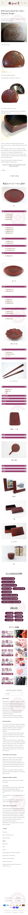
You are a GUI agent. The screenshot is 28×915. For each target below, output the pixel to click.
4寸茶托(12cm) (8, 352)
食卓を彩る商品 (6, 592)
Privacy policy (21, 910)
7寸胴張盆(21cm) (9, 241)
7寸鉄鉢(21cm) (8, 318)
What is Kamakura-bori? (8, 834)
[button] (2, 3)
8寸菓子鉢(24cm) (9, 313)
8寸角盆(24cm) (9, 255)
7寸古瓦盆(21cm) (9, 243)
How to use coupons (7, 861)
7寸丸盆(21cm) (8, 214)
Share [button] (3, 170)
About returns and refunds (9, 855)
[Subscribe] (21, 693)
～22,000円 (18, 616)
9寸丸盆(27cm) (9, 217)
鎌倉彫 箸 (7, 391)
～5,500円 (8, 613)
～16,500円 (8, 616)
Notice (4, 840)
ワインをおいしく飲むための (9, 598)
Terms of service (8, 912)
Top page (5, 832)
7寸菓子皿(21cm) (9, 289)
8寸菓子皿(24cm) (9, 291)
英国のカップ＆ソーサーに (9, 585)
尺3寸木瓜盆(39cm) (10, 250)
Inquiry (4, 849)
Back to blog (14, 176)
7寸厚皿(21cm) (8, 299)
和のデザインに (6, 588)
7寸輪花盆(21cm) (9, 227)
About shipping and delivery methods (11, 852)
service (9, 910)
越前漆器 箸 (8, 389)
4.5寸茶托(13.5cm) (9, 354)
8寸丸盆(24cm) (9, 215)
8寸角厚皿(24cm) (9, 303)
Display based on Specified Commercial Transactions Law (12, 865)
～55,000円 (18, 620)
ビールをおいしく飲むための (9, 595)
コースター (7, 355)
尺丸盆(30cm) (8, 219)
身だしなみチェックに (8, 582)
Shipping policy (16, 912)
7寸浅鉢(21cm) (8, 311)
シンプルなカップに (18, 588)
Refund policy (14, 910)
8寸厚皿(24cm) (9, 301)
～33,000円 (8, 620)
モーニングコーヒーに (8, 578)
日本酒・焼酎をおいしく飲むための (11, 602)
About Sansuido (6, 837)
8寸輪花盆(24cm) (9, 229)
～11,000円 (18, 613)
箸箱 (6, 393)
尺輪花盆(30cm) (9, 233)
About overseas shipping (8, 858)
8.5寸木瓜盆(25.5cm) (10, 248)
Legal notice (22, 912)
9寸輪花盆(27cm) (9, 231)
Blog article (5, 843)
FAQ (3, 846)
